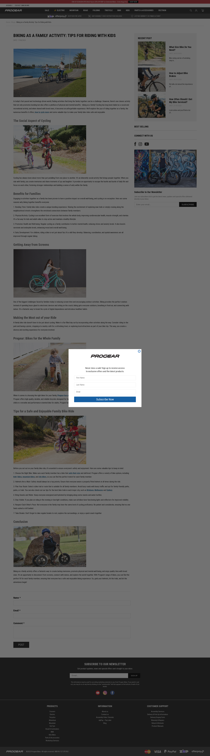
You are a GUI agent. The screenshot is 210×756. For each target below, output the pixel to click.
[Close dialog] (139, 351)
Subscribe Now (105, 399)
